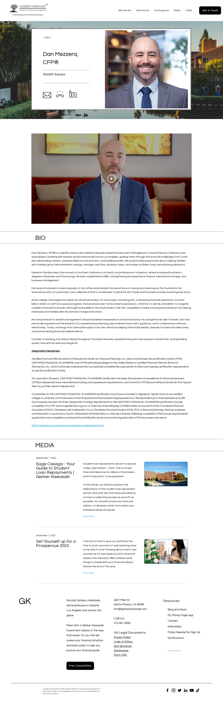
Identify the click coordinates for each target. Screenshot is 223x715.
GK (25, 601)
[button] (125, 10)
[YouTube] (191, 690)
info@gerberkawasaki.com (130, 609)
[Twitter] (179, 690)
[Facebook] (167, 690)
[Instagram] (173, 690)
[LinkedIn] (185, 690)
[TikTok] (197, 690)
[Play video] (111, 179)
